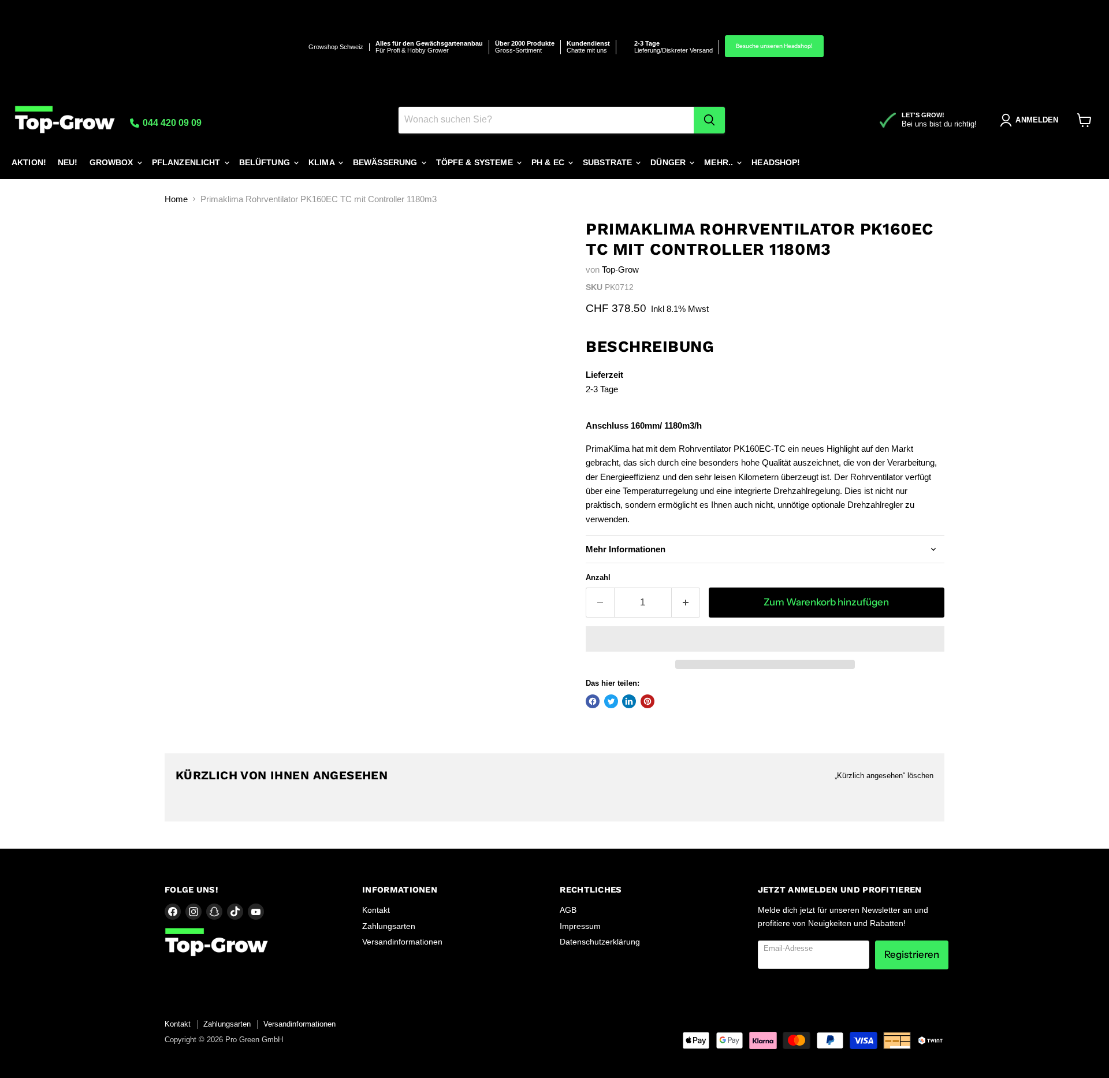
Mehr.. (719, 162)
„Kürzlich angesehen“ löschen (884, 775)
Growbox (113, 162)
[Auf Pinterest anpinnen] (647, 701)
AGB (568, 910)
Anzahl (598, 577)
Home (176, 199)
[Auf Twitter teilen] (611, 701)
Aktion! (29, 162)
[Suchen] (709, 120)
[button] (765, 639)
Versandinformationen (402, 941)
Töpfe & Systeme (475, 162)
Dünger (669, 162)
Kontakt (376, 910)
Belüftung (265, 162)
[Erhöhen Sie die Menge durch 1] (686, 602)
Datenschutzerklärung (600, 941)
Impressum (580, 926)
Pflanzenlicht (187, 162)
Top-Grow (620, 269)
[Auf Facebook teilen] (593, 701)
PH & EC (549, 162)
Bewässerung (386, 162)
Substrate (608, 162)
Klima (322, 162)
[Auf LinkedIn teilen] (629, 701)
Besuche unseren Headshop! (774, 46)
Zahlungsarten (388, 926)
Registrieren (911, 954)
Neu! (68, 162)
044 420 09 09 (171, 123)
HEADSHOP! (775, 162)
